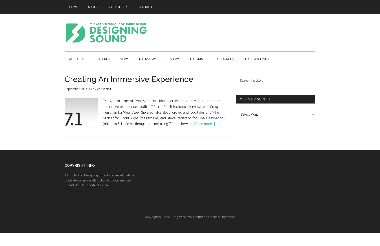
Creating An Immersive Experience (129, 79)
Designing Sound (106, 33)
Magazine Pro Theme (187, 217)
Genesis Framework (222, 217)
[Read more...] (204, 124)
